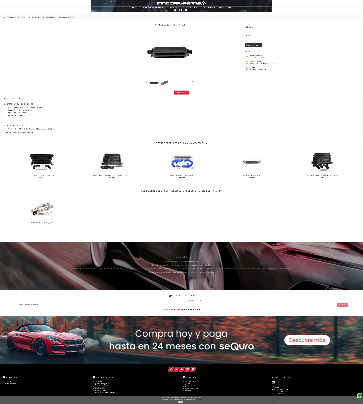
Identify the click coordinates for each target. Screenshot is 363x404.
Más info (199, 399)
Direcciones (188, 387)
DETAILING (173, 8)
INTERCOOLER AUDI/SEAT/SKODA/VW (42, 175)
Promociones (9, 381)
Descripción (181, 92)
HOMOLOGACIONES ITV (158, 8)
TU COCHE (143, 8)
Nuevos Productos (10, 383)
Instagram (195, 368)
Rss (184, 368)
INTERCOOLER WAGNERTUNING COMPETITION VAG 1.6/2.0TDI (112, 175)
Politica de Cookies (100, 391)
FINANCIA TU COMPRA (216, 8)
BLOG (229, 8)
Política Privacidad (100, 389)
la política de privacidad (193, 309)
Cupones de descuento (192, 389)
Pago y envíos (99, 381)
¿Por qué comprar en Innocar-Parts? (106, 387)
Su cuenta (191, 377)
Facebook (173, 368)
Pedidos (187, 383)
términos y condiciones (178, 309)
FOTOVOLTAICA (199, 8)
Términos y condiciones (102, 385)
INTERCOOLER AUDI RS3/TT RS (252, 175)
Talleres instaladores (101, 383)
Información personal (191, 381)
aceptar (180, 402)
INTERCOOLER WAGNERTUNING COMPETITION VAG (322, 175)
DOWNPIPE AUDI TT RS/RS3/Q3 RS (42, 223)
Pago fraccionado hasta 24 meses (105, 392)
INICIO (134, 8)
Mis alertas (188, 391)
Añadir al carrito (254, 45)
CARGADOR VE (186, 8)
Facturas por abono (191, 385)
